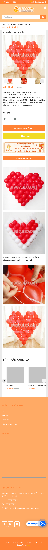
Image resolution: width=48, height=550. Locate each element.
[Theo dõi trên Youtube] (17, 524)
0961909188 (14, 2)
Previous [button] (6, 81)
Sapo (29, 545)
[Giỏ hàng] (43, 10)
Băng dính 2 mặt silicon (34, 385)
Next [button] (42, 81)
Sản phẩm (5, 415)
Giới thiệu (5, 420)
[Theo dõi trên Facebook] (4, 524)
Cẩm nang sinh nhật (9, 424)
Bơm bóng (8, 385)
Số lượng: (7, 113)
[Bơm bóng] (13, 375)
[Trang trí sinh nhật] (24, 147)
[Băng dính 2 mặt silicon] (35, 375)
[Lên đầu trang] (44, 539)
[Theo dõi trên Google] (10, 524)
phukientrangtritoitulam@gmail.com (25, 508)
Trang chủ (5, 411)
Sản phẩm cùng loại (17, 359)
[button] (24, 406)
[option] (10, 81)
